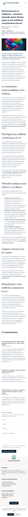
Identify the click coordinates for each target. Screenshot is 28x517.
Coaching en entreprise (7, 482)
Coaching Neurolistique (7, 495)
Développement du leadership (9, 484)
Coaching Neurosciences (8, 493)
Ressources (6, 28)
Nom (4, 420)
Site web (5, 428)
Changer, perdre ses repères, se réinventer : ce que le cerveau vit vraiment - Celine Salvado (14, 391)
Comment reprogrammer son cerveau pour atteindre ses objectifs (14, 126)
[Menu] (25, 3)
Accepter (11, 514)
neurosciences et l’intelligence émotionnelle (14, 172)
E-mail (5, 424)
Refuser (17, 514)
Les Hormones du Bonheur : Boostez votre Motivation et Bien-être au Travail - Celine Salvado (13, 343)
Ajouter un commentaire (9, 433)
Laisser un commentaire (9, 451)
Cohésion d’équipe (6, 485)
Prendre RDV (14, 503)
